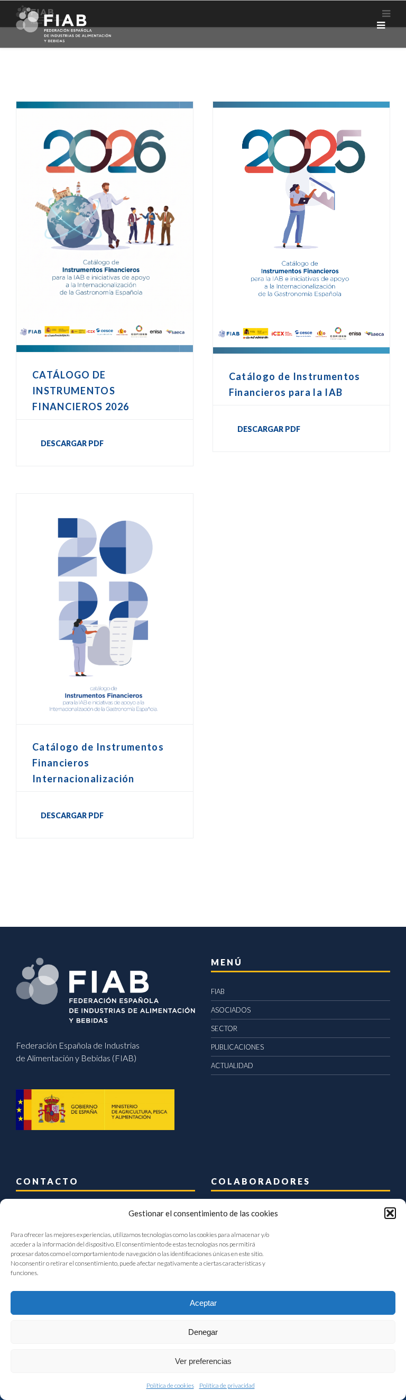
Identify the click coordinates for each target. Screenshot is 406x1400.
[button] (390, 1213)
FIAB (218, 991)
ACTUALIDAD (232, 1065)
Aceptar (203, 1302)
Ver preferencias (203, 1361)
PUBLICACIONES (237, 1047)
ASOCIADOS (231, 1010)
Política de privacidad (227, 1385)
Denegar (203, 1331)
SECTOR (224, 1028)
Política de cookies (170, 1385)
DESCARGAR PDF (72, 443)
